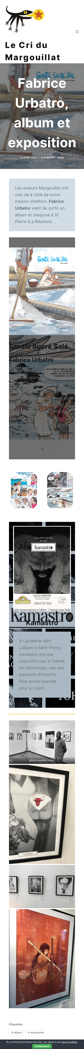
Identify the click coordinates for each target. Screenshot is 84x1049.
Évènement (48, 157)
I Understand (42, 1046)
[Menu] (77, 31)
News (60, 157)
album (16, 1032)
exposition (36, 1032)
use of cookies (69, 1041)
